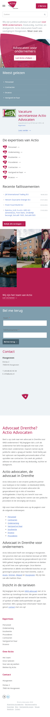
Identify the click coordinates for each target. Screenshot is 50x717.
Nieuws (37, 707)
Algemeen (22, 125)
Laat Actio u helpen (24, 58)
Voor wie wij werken (11, 664)
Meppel (19, 575)
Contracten (13, 167)
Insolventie (13, 157)
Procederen (13, 162)
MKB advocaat (31, 591)
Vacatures (10, 709)
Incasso (11, 177)
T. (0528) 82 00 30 (10, 371)
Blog (16, 707)
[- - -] (4, 6)
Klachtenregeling (31, 704)
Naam (5, 317)
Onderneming (14, 152)
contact (11, 607)
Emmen (12, 575)
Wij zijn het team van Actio (17, 296)
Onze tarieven (8, 661)
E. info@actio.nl (8, 374)
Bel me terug (9, 342)
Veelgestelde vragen (26, 707)
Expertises (8, 618)
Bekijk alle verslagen (13, 224)
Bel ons (43, 6)
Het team (7, 657)
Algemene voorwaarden (15, 704)
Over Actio (8, 651)
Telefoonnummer (9, 329)
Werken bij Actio (9, 667)
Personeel (12, 147)
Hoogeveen (30, 575)
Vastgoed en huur (15, 172)
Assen (5, 575)
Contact (7, 674)
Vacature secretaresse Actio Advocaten (32, 115)
